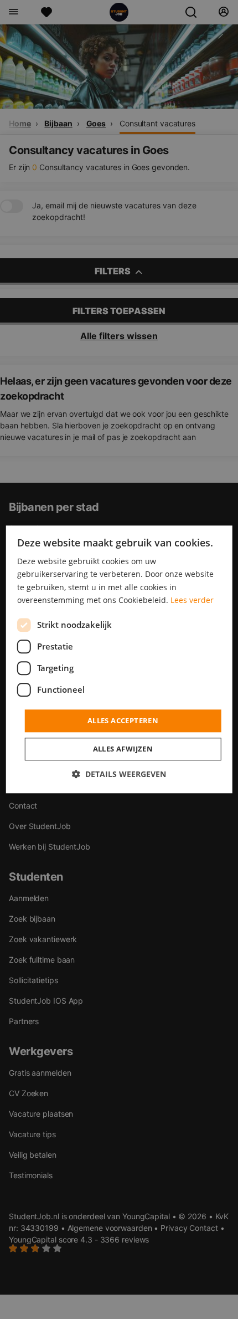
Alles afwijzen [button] (123, 749)
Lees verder (192, 600)
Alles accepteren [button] (122, 720)
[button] (119, 774)
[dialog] (119, 659)
